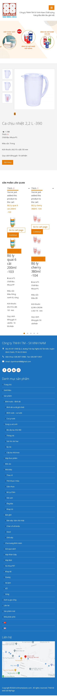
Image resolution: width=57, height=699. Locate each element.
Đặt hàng (7, 162)
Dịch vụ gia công (10, 600)
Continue (13, 235)
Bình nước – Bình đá (12, 401)
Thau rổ (10, 475)
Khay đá (8, 571)
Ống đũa (10, 503)
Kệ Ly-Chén (11, 492)
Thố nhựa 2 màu (13, 481)
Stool (9, 532)
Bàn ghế (8, 515)
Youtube (14, 370)
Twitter (9, 370)
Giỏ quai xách (10, 549)
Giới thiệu (7, 390)
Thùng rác (10, 435)
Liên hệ (6, 605)
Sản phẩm (8, 396)
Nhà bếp (8, 469)
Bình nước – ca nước (14, 413)
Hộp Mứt (8, 560)
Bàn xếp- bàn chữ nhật (15, 520)
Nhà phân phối (9, 617)
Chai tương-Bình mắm (13, 543)
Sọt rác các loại (12, 441)
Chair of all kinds (13, 526)
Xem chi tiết (14, 251)
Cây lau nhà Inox (13, 452)
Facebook (4, 370)
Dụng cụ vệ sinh (11, 424)
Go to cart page (16, 230)
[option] (7, 74)
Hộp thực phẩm (11, 458)
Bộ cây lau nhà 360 (14, 430)
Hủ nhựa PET (10, 566)
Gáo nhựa (10, 486)
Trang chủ (7, 384)
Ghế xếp (10, 537)
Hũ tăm (8, 583)
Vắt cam (10, 498)
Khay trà (10, 509)
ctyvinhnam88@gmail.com (21, 361)
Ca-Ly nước (11, 418)
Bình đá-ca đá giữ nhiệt (15, 407)
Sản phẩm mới (9, 611)
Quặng (7, 577)
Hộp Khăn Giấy (11, 554)
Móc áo (8, 464)
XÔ (6, 588)
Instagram (18, 370)
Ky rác (9, 447)
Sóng (7, 594)
